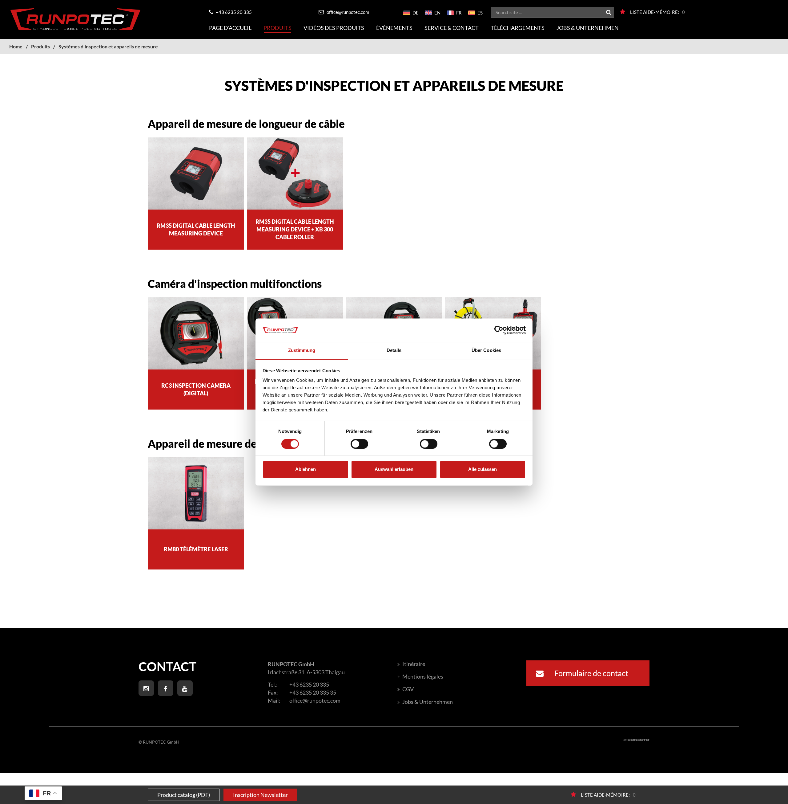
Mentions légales (420, 676)
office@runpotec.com (347, 12)
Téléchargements (518, 27)
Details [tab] (394, 350)
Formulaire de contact (590, 673)
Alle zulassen (482, 469)
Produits (277, 27)
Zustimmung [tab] (302, 350)
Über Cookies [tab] (486, 350)
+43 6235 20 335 (233, 12)
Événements (394, 27)
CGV (405, 689)
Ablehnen (305, 469)
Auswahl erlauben (394, 469)
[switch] (359, 444)
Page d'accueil (230, 27)
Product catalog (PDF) (183, 794)
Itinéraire (411, 663)
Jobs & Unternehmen (588, 27)
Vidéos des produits (334, 27)
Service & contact (451, 27)
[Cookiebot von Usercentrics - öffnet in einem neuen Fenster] (499, 330)
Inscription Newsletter (260, 794)
